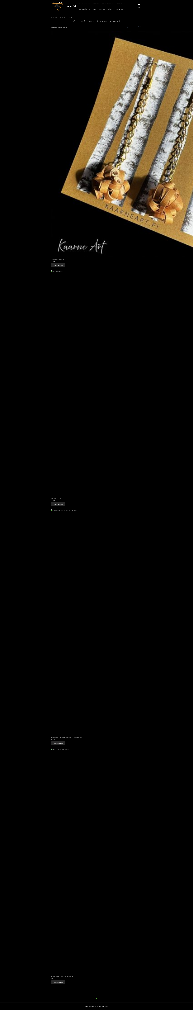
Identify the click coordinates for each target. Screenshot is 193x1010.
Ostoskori (96, 3)
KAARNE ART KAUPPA (85, 3)
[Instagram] (139, 7)
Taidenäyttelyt (83, 9)
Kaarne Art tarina (120, 3)
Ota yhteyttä (92, 9)
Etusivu (53, 18)
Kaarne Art (71, 6)
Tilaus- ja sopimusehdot (105, 9)
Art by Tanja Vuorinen (107, 3)
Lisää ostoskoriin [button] (58, 265)
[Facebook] (139, 4)
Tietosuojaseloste (120, 9)
